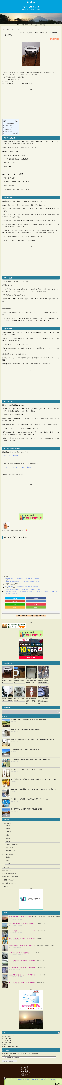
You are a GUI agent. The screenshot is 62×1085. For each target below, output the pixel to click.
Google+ (15, 601)
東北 (7, 835)
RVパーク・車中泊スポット (13, 844)
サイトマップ (24, 1070)
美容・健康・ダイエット (8, 883)
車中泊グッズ (13, 593)
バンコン (46, 591)
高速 (7, 860)
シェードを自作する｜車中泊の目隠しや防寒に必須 (22, 960)
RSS (15, 607)
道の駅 (7, 857)
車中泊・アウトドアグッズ (11, 591)
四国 (7, 841)
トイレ (50, 591)
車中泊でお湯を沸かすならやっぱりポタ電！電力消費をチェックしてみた (32, 739)
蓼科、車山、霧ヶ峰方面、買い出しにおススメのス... (22, 923)
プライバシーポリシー (27, 1072)
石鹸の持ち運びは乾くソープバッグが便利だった (25, 729)
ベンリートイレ (39, 591)
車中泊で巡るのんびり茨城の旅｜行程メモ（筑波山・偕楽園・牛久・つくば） (33, 779)
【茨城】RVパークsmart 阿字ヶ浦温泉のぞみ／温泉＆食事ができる (30, 759)
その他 (7, 863)
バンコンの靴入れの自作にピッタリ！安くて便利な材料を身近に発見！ (43, 701)
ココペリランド (31, 7)
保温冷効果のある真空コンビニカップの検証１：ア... (22, 975)
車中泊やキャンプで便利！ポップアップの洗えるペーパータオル (30, 799)
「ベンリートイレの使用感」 (10, 455)
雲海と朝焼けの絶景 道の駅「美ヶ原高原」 (20, 916)
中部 (7, 825)
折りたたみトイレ (30, 591)
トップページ (24, 1066)
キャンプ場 (8, 847)
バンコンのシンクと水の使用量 (19, 699)
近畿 (7, 828)
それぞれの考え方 (9, 123)
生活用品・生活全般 (7, 880)
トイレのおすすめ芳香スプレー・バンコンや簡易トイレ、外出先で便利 (31, 701)
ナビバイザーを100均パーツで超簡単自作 (20, 953)
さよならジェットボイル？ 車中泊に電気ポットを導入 (26, 769)
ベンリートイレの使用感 (11, 133)
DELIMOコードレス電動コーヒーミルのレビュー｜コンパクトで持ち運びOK (33, 789)
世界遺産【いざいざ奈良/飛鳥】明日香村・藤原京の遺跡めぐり (29, 719)
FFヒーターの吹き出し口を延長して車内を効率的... (22, 982)
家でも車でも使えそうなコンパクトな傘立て (7, 699)
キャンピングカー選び (8, 873)
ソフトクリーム (10, 850)
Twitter (15, 598)
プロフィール (24, 1067)
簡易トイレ (54, 591)
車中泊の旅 (5, 823)
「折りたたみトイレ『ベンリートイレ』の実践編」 (17, 467)
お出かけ (4, 867)
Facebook (36, 598)
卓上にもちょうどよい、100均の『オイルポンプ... (22, 938)
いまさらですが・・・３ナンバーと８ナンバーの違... (22, 931)
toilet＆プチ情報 (6, 854)
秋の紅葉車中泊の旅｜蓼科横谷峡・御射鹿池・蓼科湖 (26, 809)
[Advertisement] (31, 102)
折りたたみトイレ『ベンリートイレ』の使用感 (7, 680)
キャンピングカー (21, 591)
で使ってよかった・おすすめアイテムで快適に (36, 1079)
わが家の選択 (8, 129)
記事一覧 (23, 1069)
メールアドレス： (6, 1055)
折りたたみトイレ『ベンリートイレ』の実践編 (19, 680)
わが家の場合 (8, 125)
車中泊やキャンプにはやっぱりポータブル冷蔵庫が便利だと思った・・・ (31, 681)
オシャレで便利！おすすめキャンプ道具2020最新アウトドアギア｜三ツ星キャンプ (24, 581)
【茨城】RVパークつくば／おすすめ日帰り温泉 (25, 749)
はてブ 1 (36, 601)
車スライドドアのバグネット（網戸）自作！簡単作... (22, 967)
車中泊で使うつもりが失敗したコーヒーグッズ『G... (22, 945)
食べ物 (4, 886)
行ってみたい (5, 870)
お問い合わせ (24, 1074)
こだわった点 (8, 127)
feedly (36, 607)
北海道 (7, 832)
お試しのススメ (9, 131)
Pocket (36, 604)
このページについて (26, 1075)
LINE (15, 604)
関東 (7, 838)
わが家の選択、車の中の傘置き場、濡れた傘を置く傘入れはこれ (43, 680)
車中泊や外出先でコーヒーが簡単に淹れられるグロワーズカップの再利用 (22, 578)
